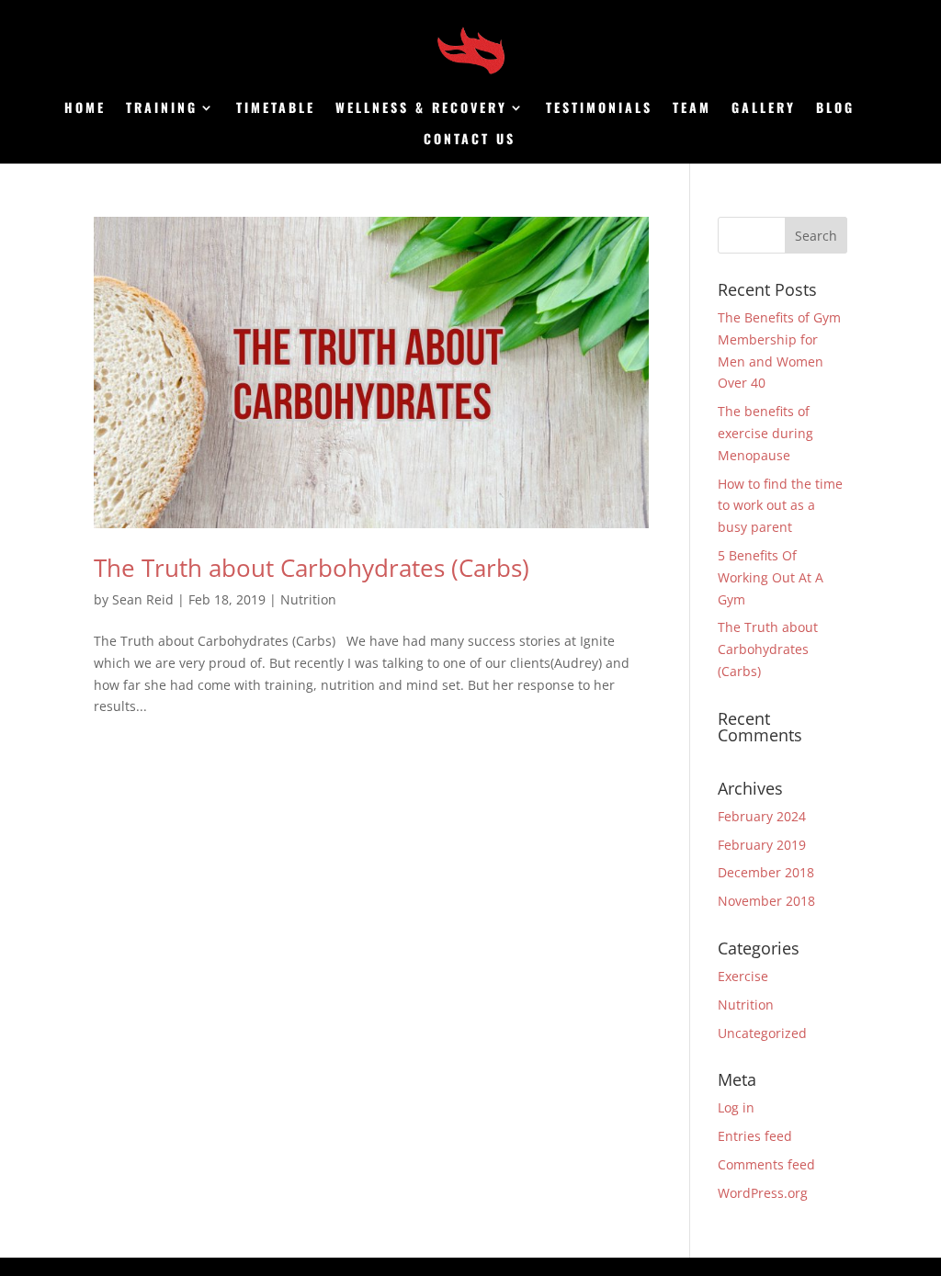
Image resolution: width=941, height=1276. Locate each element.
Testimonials (599, 109)
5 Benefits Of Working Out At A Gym (770, 577)
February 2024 (762, 816)
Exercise (743, 976)
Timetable (275, 109)
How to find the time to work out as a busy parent (780, 505)
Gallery (763, 109)
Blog (835, 109)
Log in (736, 1107)
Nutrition (308, 599)
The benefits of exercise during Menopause (765, 433)
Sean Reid (143, 599)
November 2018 (766, 900)
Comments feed (766, 1164)
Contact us (470, 140)
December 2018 (766, 872)
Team (692, 109)
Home (85, 109)
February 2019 (762, 844)
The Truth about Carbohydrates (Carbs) (311, 567)
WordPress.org (763, 1193)
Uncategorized (762, 1033)
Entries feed (755, 1136)
